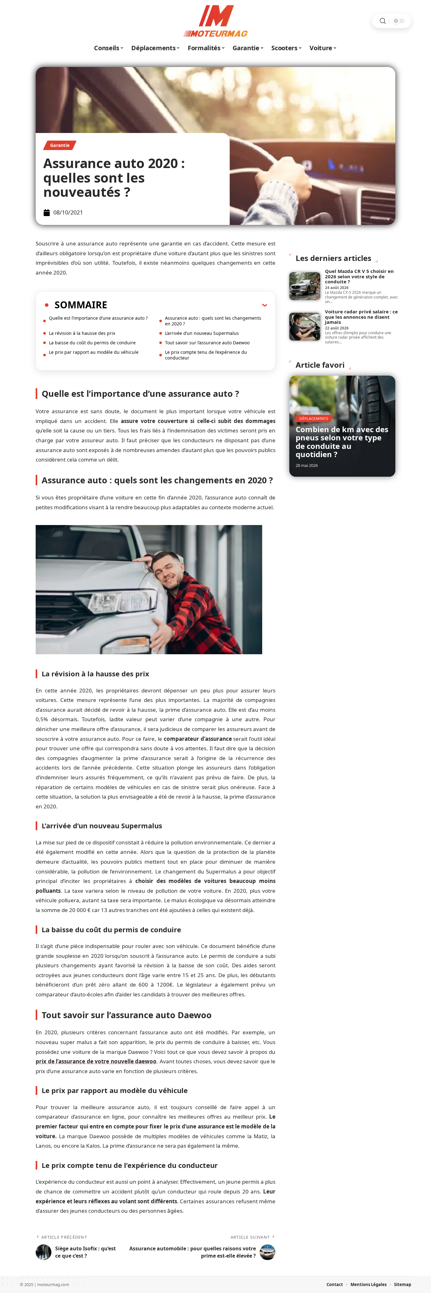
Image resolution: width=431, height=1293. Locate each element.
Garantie (59, 145)
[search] (383, 21)
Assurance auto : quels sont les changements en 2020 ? (213, 321)
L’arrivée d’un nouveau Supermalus (202, 333)
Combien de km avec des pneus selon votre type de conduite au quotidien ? (342, 441)
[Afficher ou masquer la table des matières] (187, 305)
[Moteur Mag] (215, 21)
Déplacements (313, 418)
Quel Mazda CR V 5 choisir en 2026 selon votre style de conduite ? (359, 276)
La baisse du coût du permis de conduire (92, 343)
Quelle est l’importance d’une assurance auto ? (98, 318)
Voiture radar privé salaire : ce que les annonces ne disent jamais (361, 316)
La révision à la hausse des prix (82, 333)
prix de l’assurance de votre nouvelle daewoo (96, 1061)
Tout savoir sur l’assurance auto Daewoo (207, 343)
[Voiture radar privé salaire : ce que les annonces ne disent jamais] (304, 327)
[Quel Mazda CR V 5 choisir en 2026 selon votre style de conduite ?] (304, 286)
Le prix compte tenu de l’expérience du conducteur (206, 355)
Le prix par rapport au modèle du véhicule (94, 352)
